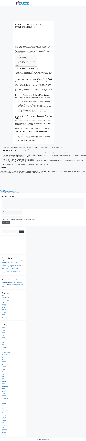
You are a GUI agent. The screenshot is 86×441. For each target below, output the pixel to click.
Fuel (3, 374)
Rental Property (5, 410)
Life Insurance (5, 398)
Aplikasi (3, 333)
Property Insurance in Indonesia (15, 282)
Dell (2, 362)
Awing (3, 344)
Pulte (3, 408)
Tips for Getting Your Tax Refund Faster (24, 62)
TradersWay (4, 429)
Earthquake (4, 366)
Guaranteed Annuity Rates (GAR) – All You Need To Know (10, 192)
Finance (3, 369)
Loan (3, 400)
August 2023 (4, 302)
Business (4, 350)
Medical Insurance (5, 401)
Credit (3, 357)
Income (3, 393)
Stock (3, 422)
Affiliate (3, 327)
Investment (4, 396)
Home (38, 2)
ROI (2, 412)
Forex (3, 371)
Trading (3, 430)
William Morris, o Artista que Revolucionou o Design (12, 260)
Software (4, 420)
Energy (3, 367)
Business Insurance (6, 352)
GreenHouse (4, 381)
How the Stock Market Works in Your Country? (9, 191)
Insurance (4, 395)
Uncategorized (5, 432)
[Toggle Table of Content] (34, 56)
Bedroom (4, 347)
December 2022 (5, 316)
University (4, 434)
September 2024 (5, 297)
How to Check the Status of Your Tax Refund (24, 58)
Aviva (3, 342)
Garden (3, 379)
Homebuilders (5, 386)
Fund (3, 376)
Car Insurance (5, 354)
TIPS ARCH (4, 284)
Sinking (3, 418)
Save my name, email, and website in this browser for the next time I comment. (19, 219)
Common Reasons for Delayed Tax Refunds (24, 60)
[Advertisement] (33, 14)
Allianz (3, 330)
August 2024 (4, 299)
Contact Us (55, 2)
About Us (50, 2)
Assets (3, 339)
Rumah (3, 413)
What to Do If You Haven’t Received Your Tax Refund (26, 61)
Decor (3, 359)
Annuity (3, 332)
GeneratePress (46, 439)
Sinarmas (4, 417)
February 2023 (5, 312)
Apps (3, 335)
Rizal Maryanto (5, 282)
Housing (3, 391)
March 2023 (4, 310)
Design (3, 364)
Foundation (4, 373)
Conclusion (18, 65)
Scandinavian (4, 415)
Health (3, 383)
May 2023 (4, 307)
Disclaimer (61, 2)
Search (3, 229)
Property (3, 407)
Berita (3, 349)
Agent (3, 328)
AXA (3, 345)
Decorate (4, 361)
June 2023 (4, 305)
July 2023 (4, 304)
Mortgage (4, 403)
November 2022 (5, 317)
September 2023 (5, 300)
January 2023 (5, 314)
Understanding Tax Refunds (21, 57)
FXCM (3, 378)
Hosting (3, 388)
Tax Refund (3, 190)
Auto (3, 340)
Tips (3, 427)
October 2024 (5, 295)
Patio (3, 405)
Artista (3, 337)
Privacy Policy (43, 2)
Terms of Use (67, 2)
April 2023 (4, 309)
